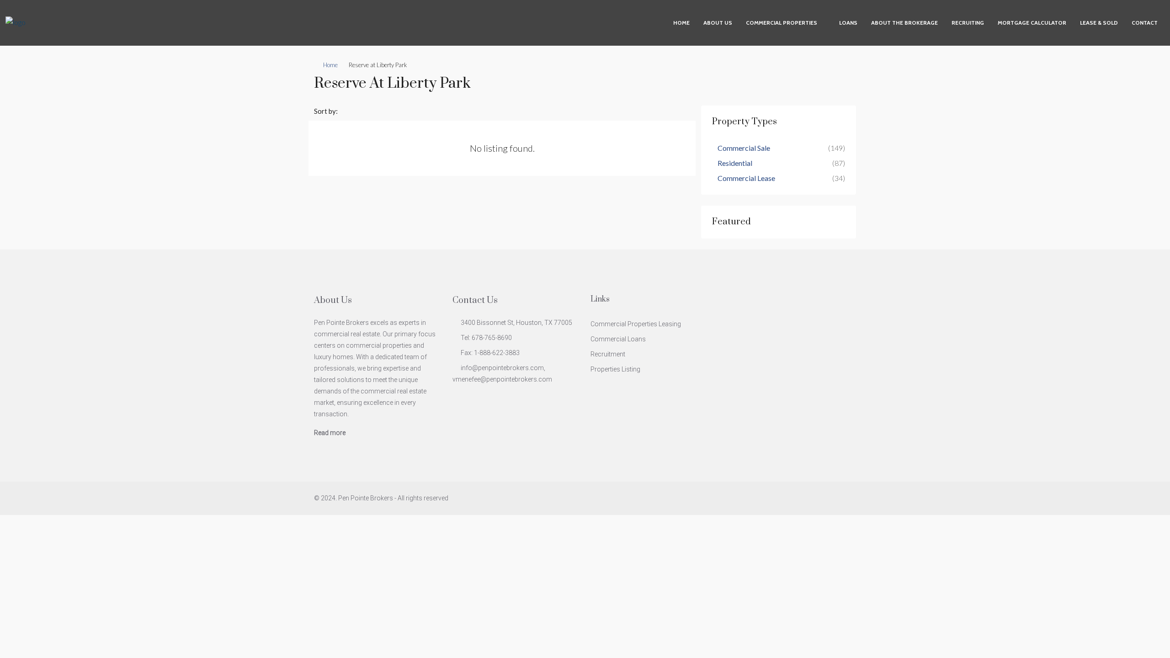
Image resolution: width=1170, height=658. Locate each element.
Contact (1145, 22)
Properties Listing (615, 369)
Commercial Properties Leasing (635, 324)
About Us (717, 22)
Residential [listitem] (735, 163)
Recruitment (607, 354)
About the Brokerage (904, 22)
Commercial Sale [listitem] (744, 147)
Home (681, 22)
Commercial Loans (618, 339)
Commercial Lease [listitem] (746, 178)
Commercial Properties (781, 22)
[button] (840, 80)
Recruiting (968, 22)
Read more (330, 432)
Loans (848, 22)
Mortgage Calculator (1032, 22)
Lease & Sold (1099, 22)
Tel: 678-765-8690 (486, 337)
